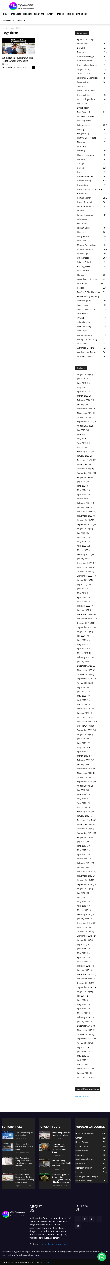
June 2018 (81, 794)
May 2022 (81, 593)
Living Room (82, 14)
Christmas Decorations (87, 77)
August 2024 (83, 477)
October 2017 (83, 828)
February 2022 (83, 605)
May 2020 (81, 695)
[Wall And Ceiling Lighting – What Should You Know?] (44, 1163)
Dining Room (83, 107)
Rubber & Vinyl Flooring (88, 296)
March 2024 (82, 498)
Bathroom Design (85, 56)
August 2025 (83, 425)
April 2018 (81, 803)
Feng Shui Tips (84, 133)
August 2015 (83, 940)
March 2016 (82, 910)
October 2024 (83, 468)
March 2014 (82, 1013)
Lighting (80, 232)
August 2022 (83, 580)
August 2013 (83, 1043)
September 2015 (84, 935)
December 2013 (84, 1025)
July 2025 (81, 430)
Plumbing (81, 275)
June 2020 (81, 691)
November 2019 (84, 721)
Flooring (81, 150)
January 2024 (83, 507)
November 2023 (84, 515)
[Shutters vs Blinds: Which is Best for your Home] (7, 1147)
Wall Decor (82, 343)
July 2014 (81, 995)
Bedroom (27, 14)
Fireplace (81, 142)
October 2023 (83, 520)
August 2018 (83, 785)
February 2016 (83, 914)
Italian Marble (83, 219)
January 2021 (83, 661)
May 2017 (81, 850)
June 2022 (81, 588)
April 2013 (81, 1060)
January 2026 (83, 404)
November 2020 (84, 670)
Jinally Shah (7, 67)
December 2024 (84, 460)
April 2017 (81, 854)
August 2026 (83, 374)
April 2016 (81, 905)
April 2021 (81, 648)
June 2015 (81, 948)
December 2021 (84, 614)
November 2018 (84, 773)
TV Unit (80, 317)
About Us (21, 21)
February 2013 (83, 1068)
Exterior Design (84, 125)
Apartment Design (85, 39)
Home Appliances (85, 176)
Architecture (82, 43)
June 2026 (81, 383)
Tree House (82, 313)
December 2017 (84, 820)
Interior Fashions (85, 215)
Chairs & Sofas (84, 73)
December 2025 (84, 408)
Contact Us (8, 21)
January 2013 (83, 1073)
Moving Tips (82, 253)
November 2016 (84, 875)
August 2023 (83, 528)
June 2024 (81, 485)
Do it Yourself (83, 112)
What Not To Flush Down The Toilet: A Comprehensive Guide (17, 60)
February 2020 (83, 708)
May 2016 (81, 901)
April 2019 (81, 751)
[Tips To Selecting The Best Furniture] (7, 1135)
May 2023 (81, 541)
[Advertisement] (74, 6)
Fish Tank (81, 146)
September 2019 (84, 730)
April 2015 (81, 957)
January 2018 (83, 815)
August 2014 (83, 991)
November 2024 (84, 464)
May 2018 (81, 798)
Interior (60, 14)
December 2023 (84, 511)
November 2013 (84, 1030)
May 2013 (81, 1055)
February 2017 (83, 863)
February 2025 (83, 451)
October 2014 (83, 983)
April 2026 (81, 391)
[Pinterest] (99, 1219)
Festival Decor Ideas (86, 137)
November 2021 (84, 618)
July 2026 (81, 378)
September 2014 (84, 987)
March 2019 (82, 755)
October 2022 (83, 571)
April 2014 (81, 1008)
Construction (83, 82)
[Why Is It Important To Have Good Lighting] (44, 1135)
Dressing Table (84, 120)
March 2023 (82, 550)
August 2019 (83, 734)
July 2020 (81, 687)
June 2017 (81, 845)
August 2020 (83, 683)
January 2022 (83, 610)
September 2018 (84, 781)
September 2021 (84, 627)
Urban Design (83, 322)
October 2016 (83, 880)
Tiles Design (82, 305)
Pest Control (83, 270)
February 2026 (83, 400)
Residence (82, 287)
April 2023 (81, 545)
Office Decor (83, 257)
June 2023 (81, 537)
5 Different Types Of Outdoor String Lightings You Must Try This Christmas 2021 (61, 1178)
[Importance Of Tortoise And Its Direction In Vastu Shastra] (44, 1147)
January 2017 (83, 867)
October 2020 (83, 674)
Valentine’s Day (84, 326)
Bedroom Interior (85, 60)
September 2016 (84, 884)
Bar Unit (81, 47)
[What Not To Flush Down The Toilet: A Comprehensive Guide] (18, 46)
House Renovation (85, 202)
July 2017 (81, 841)
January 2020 (83, 713)
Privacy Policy (45, 1262)
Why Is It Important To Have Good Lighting (61, 1133)
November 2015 (84, 927)
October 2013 (83, 1034)
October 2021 (83, 623)
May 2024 (81, 490)
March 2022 (82, 601)
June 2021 (81, 640)
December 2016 (84, 871)
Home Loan (82, 193)
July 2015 (81, 944)
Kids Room (82, 223)
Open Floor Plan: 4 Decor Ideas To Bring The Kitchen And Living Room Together (24, 1178)
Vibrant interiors (84, 335)
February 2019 (83, 760)
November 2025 (84, 413)
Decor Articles (83, 95)
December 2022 (84, 563)
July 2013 (81, 1047)
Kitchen (70, 14)
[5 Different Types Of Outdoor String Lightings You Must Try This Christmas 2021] (44, 1177)
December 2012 (84, 1077)
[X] (78, 1226)
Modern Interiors (85, 249)
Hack (79, 172)
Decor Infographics (86, 99)
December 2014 (84, 974)
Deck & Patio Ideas (86, 90)
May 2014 (81, 1004)
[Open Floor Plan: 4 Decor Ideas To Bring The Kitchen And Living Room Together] (7, 1177)
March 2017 (82, 858)
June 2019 (81, 743)
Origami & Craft (84, 262)
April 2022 (81, 597)
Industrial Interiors (85, 206)
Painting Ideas (83, 266)
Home (5, 14)
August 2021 (83, 631)
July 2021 (81, 635)
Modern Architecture (86, 245)
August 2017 (83, 837)
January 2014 (83, 1021)
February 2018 (83, 811)
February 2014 (83, 1017)
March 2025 (82, 447)
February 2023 (83, 554)
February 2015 (83, 965)
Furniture (39, 14)
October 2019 (83, 725)
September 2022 (84, 575)
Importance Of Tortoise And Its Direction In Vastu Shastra (59, 1148)
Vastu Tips (82, 330)
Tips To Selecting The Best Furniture (24, 1133)
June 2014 (81, 1000)
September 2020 (84, 678)
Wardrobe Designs (85, 347)
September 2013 (84, 1038)
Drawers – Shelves (85, 116)
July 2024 (81, 481)
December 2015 (84, 923)
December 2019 (84, 717)
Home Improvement (86, 189)
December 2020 (84, 665)
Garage (80, 163)
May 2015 (81, 953)
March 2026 (82, 395)
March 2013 (82, 1064)
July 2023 (81, 533)
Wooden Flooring (85, 356)
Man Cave (81, 240)
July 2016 (81, 893)
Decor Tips (82, 103)
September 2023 (84, 524)
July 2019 (81, 738)
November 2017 (84, 824)
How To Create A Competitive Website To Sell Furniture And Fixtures (24, 1162)
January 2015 (83, 970)
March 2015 (82, 961)
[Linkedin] (92, 1219)
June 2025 (81, 434)
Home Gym (82, 185)
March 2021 (82, 653)
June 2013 (81, 1051)
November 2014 (84, 978)
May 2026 (81, 387)
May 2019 (81, 747)
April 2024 (81, 494)
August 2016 (83, 888)
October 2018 (83, 777)
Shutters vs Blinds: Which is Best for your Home (24, 1147)
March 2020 (82, 704)
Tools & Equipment (86, 309)
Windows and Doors (86, 352)
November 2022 (84, 567)
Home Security (84, 197)
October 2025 (83, 417)
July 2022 (81, 584)
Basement (82, 52)
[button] (104, 14)
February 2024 (83, 503)
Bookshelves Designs (87, 65)
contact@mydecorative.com (54, 1244)
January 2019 (83, 764)
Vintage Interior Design (87, 339)
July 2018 (81, 790)
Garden (49, 14)
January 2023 (83, 558)
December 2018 (84, 768)
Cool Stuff (81, 86)
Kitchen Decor (83, 227)
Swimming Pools (85, 300)
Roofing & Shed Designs (88, 292)
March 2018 (82, 807)
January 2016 (83, 918)
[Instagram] (85, 1219)
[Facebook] (78, 1219)
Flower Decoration (85, 155)
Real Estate (82, 283)
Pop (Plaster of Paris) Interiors (91, 279)
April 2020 (81, 700)
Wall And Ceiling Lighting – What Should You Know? (61, 1163)
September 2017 (84, 833)
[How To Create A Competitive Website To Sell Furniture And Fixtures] (7, 1161)
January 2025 (83, 455)
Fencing (80, 129)
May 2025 (81, 438)
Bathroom (16, 14)
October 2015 (83, 931)
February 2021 (83, 657)
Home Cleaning (84, 180)
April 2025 (81, 443)
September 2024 (84, 473)
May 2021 (81, 644)
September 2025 (84, 421)
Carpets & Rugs (84, 69)
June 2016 (81, 897)
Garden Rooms (82, 1096)
